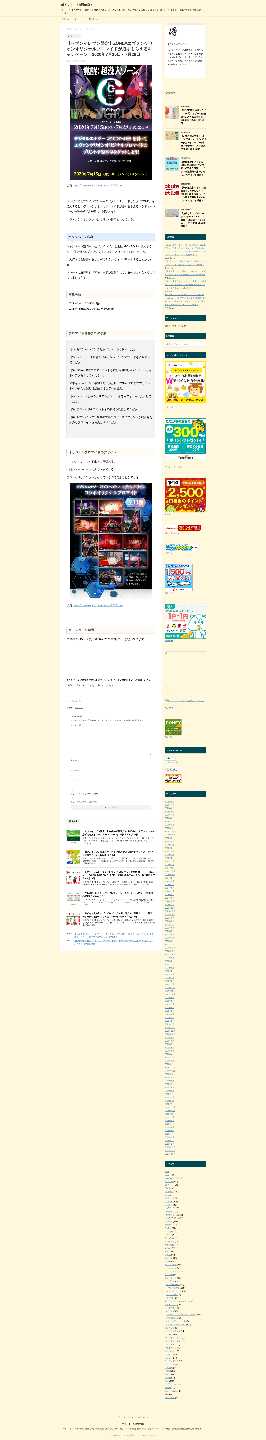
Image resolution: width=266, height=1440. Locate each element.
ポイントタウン (171, 1344)
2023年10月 (170, 914)
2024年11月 (170, 871)
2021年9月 (169, 998)
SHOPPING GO (173, 1218)
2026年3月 (169, 818)
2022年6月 (169, 968)
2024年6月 (169, 888)
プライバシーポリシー (71, 19)
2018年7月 (169, 1124)
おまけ (168, 1251)
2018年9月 (169, 1117)
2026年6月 (169, 808)
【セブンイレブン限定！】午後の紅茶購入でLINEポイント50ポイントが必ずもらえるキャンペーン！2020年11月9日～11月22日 (118, 833)
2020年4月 (169, 1054)
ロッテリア (170, 1364)
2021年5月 (169, 1011)
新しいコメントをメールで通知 (84, 794)
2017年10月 (170, 1154)
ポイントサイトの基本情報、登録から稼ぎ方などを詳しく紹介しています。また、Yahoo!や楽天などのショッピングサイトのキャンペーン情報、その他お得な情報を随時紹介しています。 (133, 1429)
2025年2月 (169, 861)
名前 (74, 760)
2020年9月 (169, 1037)
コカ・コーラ (171, 1278)
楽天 (167, 1381)
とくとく (79, 707)
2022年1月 (169, 984)
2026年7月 (169, 805)
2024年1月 (169, 904)
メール (75, 770)
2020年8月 (169, 1041)
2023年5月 (169, 931)
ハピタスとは (172, 1318)
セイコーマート (173, 1284)
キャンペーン (171, 1268)
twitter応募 (169, 1245)
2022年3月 (169, 978)
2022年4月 (169, 974)
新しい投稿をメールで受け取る (84, 802)
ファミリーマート (174, 1291)
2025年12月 (170, 828)
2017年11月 (170, 1150)
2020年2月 (169, 1061)
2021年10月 (170, 994)
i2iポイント (170, 553)
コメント (76, 725)
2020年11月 (170, 1031)
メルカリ (169, 1354)
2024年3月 (169, 898)
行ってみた (170, 1398)
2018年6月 (169, 1127)
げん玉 (168, 688)
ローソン (170, 1298)
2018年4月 (169, 1134)
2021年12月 (170, 988)
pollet (167, 1231)
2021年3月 (169, 1017)
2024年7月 (169, 885)
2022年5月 (169, 971)
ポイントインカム (173, 467)
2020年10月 (170, 1034)
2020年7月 (169, 1044)
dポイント (169, 1181)
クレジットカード (172, 1271)
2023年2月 (169, 941)
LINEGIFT (169, 1201)
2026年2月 (169, 821)
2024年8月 (169, 881)
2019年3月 (169, 1097)
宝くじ (168, 1374)
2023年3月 (169, 938)
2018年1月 (169, 1144)
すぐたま (169, 514)
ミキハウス (171, 1351)
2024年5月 (169, 891)
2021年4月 (169, 1014)
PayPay (168, 1228)
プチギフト (170, 1328)
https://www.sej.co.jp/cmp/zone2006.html (98, 185)
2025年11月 (170, 831)
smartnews (169, 1241)
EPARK (168, 1188)
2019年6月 (169, 1087)
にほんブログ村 (172, 762)
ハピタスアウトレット (176, 1321)
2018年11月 (170, 1111)
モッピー (169, 640)
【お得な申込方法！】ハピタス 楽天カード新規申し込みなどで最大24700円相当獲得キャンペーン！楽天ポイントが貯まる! (185, 284)
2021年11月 (170, 991)
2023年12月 (170, 908)
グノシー (169, 1275)
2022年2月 (169, 981)
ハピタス (169, 407)
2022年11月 (170, 951)
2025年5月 (169, 851)
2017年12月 (170, 1147)
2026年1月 (169, 825)
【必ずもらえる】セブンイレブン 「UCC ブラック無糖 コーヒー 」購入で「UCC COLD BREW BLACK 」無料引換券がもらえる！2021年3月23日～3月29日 (118, 875)
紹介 (167, 1394)
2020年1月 (169, 1064)
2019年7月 (169, 1084)
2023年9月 (169, 918)
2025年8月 (169, 841)
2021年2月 (169, 1021)
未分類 (168, 1378)
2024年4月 (169, 894)
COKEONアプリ (172, 1178)
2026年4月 (169, 815)
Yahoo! (168, 1248)
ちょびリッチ (171, 708)
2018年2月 (169, 1140)
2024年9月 (169, 878)
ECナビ (168, 593)
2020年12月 (170, 1027)
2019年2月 (169, 1101)
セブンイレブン (75, 701)
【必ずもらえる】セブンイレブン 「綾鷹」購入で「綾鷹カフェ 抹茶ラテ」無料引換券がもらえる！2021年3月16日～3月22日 (117, 915)
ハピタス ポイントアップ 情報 (180, 1314)
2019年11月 (170, 1071)
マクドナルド (171, 1348)
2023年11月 (170, 911)
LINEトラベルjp (173, 1215)
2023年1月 (169, 944)
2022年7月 (169, 964)
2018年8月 (169, 1121)
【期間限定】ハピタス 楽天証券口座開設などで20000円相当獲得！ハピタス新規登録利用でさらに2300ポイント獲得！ (193, 194)
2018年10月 (170, 1114)
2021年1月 (169, 1024)
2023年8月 (169, 921)
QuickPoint (169, 1238)
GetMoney (169, 1191)
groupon (168, 1195)
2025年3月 (169, 858)
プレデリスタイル (172, 1331)
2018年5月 (169, 1130)
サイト (73, 780)
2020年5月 (169, 1051)
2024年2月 (169, 901)
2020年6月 (169, 1047)
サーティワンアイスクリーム (177, 1301)
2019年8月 (169, 1081)
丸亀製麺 (169, 1368)
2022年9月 (169, 958)
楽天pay (168, 1388)
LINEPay (168, 1205)
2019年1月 (169, 1104)
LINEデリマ (171, 1211)
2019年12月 (170, 1067)
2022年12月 (170, 948)
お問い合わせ (92, 19)
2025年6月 (169, 848)
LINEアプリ (170, 1208)
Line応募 (168, 1221)
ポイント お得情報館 (76, 5)
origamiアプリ (171, 1225)
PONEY (168, 737)
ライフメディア (171, 1361)
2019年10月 (170, 1074)
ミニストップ (172, 1294)
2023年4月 (169, 934)
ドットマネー (171, 1308)
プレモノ (169, 1334)
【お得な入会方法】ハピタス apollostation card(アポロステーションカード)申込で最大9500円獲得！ (193, 220)
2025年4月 (169, 855)
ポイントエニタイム (173, 1341)
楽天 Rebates (172, 533)
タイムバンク (171, 1304)
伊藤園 (168, 1371)
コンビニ (169, 1281)
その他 (168, 1261)
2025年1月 (169, 865)
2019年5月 (169, 1091)
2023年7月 (169, 924)
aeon (167, 1171)
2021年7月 (169, 1004)
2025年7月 (169, 845)
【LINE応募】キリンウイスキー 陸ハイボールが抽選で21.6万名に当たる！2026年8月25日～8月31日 (193, 117)
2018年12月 (170, 1107)
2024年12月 (170, 868)
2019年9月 (169, 1077)
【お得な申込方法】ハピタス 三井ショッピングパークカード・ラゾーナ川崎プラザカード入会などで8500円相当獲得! (193, 142)
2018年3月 (169, 1137)
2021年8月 (169, 1001)
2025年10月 (170, 835)
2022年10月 (170, 954)
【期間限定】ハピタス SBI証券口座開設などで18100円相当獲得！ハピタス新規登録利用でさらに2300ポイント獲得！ (193, 168)
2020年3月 (169, 1057)
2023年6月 (169, 928)
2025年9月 (169, 838)
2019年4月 (169, 1094)
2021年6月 (169, 1007)
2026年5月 (169, 811)
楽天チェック (172, 1384)
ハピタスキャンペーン (176, 1324)
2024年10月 (170, 875)
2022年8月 (169, 961)
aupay (167, 1175)
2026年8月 (169, 801)
